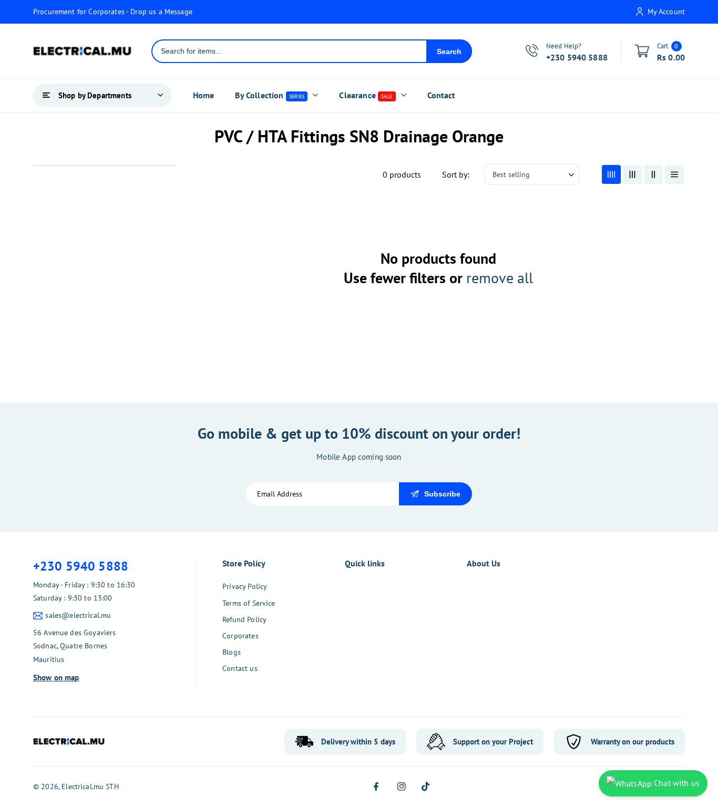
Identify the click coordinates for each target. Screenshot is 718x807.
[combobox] (289, 51)
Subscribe (442, 494)
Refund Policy (244, 619)
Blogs (231, 652)
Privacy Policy (244, 586)
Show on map (56, 677)
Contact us (240, 668)
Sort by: (455, 174)
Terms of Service (248, 603)
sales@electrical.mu (78, 615)
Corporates (240, 635)
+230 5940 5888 (80, 566)
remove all (499, 277)
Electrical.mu (82, 786)
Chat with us (676, 783)
